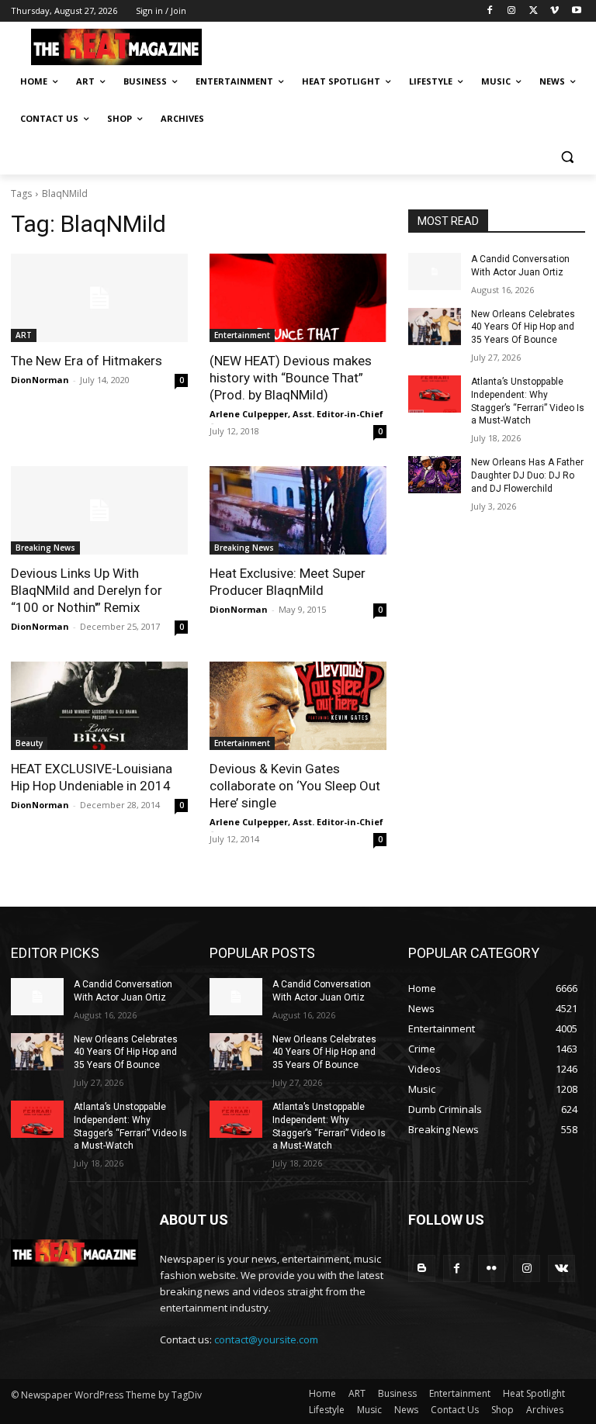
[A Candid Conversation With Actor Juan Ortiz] (434, 271)
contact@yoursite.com (266, 1339)
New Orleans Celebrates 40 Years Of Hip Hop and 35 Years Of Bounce (523, 327)
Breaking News (45, 547)
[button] (567, 156)
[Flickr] (491, 1268)
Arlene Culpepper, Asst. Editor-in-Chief (296, 414)
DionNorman (40, 379)
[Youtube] (576, 11)
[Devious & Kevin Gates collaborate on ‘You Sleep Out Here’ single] (298, 706)
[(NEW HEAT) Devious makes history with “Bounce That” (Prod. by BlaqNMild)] (298, 298)
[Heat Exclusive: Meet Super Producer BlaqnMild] (298, 510)
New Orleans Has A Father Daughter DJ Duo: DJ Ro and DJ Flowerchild (527, 475)
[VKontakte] (561, 1268)
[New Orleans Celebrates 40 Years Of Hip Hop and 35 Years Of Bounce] (434, 326)
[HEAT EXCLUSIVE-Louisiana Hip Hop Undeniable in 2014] (99, 706)
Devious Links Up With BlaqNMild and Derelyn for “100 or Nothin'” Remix (86, 590)
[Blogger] (421, 1268)
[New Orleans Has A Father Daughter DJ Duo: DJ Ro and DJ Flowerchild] (434, 474)
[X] (533, 11)
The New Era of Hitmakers (86, 360)
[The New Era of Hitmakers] (99, 298)
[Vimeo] (554, 11)
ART (24, 335)
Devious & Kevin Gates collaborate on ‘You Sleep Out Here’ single (295, 786)
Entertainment (242, 335)
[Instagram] (512, 11)
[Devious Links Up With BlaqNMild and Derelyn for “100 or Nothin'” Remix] (99, 510)
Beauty (29, 743)
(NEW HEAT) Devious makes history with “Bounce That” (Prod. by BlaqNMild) (291, 378)
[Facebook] (490, 11)
